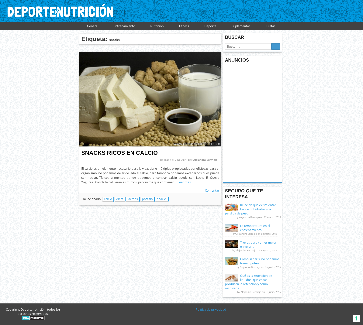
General (92, 26)
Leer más (184, 182)
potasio (147, 199)
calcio (108, 199)
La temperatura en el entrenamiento (255, 228)
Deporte (210, 26)
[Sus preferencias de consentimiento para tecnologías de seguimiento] (356, 318)
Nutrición (157, 26)
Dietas (270, 26)
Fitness (184, 26)
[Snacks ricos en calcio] (150, 145)
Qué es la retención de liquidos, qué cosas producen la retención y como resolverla (248, 282)
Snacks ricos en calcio (119, 152)
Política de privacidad (211, 309)
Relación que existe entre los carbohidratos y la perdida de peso (250, 209)
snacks (162, 199)
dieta (119, 199)
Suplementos (241, 26)
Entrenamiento (124, 26)
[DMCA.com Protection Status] (33, 319)
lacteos (133, 199)
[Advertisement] (253, 123)
